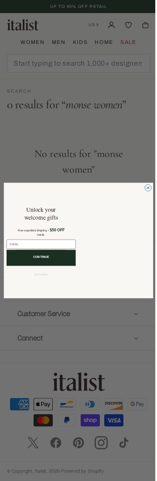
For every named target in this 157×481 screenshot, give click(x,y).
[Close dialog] (145, 187)
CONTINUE (38, 256)
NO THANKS (37, 274)
